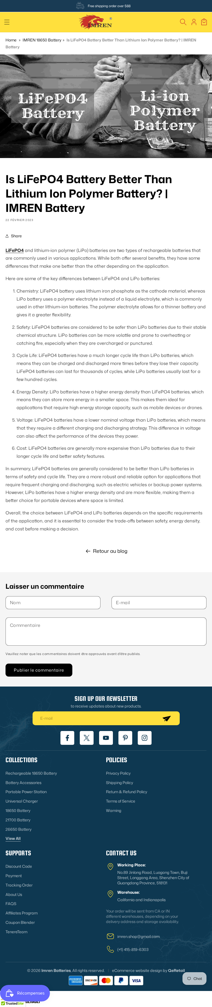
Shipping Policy (119, 782)
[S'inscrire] (166, 718)
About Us (14, 894)
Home (11, 40)
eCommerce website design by (139, 970)
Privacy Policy (118, 773)
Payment (14, 875)
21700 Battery (18, 819)
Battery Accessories (23, 782)
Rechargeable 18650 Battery (31, 773)
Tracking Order (19, 885)
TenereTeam (16, 931)
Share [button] (16, 235)
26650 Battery (18, 829)
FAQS (11, 903)
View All (13, 838)
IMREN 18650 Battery (42, 40)
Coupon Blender (20, 922)
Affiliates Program (22, 913)
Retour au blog (110, 550)
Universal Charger (22, 801)
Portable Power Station (26, 791)
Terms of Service (120, 801)
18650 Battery (18, 810)
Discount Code (19, 866)
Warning (113, 810)
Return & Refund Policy (126, 791)
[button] (7, 22)
